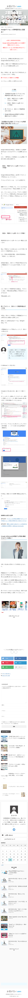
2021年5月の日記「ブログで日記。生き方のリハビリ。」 (17, 902)
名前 (3, 705)
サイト (3, 716)
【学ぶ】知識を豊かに (6, 673)
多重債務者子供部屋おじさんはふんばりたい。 (14, 994)
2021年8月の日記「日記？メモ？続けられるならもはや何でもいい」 (17, 910)
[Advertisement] (14, 632)
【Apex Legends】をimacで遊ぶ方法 (17, 917)
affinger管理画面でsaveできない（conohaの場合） (16, 871)
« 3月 (2, 865)
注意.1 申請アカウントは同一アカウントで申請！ (15, 99)
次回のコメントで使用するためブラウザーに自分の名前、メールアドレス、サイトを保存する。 (13, 722)
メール (3, 710)
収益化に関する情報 (6, 675)
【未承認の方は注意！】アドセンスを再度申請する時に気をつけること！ (15, 94)
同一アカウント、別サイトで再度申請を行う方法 (15, 110)
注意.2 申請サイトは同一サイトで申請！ (15, 104)
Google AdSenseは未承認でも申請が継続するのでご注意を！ (14, 115)
